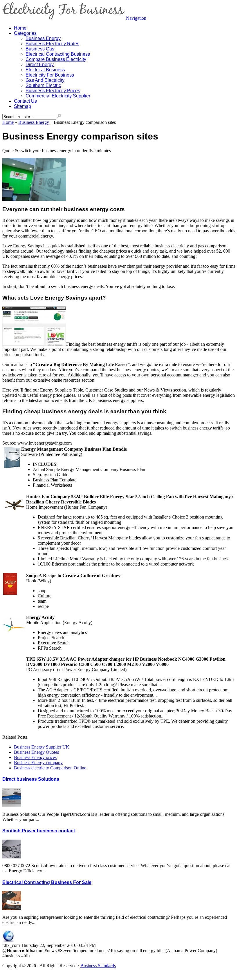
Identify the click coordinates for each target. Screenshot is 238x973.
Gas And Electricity (45, 80)
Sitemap (22, 106)
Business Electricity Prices (53, 90)
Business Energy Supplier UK (41, 746)
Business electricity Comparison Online (50, 767)
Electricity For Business (50, 75)
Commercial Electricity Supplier (58, 95)
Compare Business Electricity (56, 59)
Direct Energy (40, 64)
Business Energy (43, 38)
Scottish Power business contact (38, 830)
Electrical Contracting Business (58, 54)
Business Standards (98, 965)
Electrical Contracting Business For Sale (46, 882)
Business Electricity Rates (52, 43)
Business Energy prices (35, 757)
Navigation (136, 18)
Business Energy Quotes (36, 752)
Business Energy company (38, 762)
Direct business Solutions (30, 779)
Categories (25, 33)
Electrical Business (45, 69)
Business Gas (40, 48)
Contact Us (25, 101)
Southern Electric (43, 85)
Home (8, 122)
